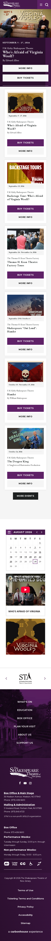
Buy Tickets (25, 78)
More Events (25, 496)
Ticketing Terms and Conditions (25, 898)
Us (24, 734)
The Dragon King (18, 461)
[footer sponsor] (25, 678)
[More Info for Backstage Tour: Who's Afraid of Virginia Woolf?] (25, 174)
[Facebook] (20, 784)
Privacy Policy (26, 906)
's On (24, 701)
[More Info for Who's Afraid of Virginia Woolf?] (25, 23)
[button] (47, 5)
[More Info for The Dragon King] (25, 440)
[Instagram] (30, 784)
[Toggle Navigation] (40, 4)
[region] (25, 550)
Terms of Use (25, 890)
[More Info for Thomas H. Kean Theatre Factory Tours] (25, 240)
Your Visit (25, 726)
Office (24, 718)
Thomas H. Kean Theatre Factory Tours (22, 263)
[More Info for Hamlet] (25, 373)
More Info (25, 68)
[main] (25, 327)
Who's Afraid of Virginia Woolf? (23, 53)
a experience (25, 931)
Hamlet (11, 394)
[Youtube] (25, 784)
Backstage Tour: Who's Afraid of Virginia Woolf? (25, 197)
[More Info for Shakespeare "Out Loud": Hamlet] (25, 306)
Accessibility (25, 915)
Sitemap (25, 923)
